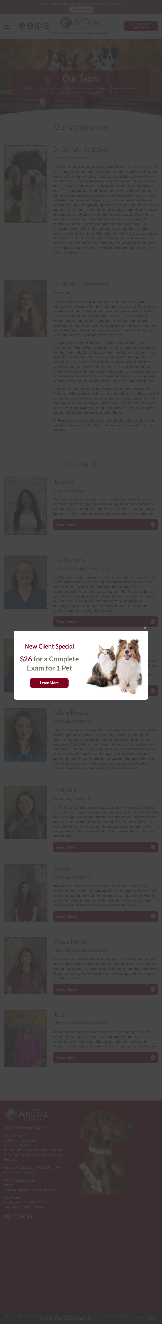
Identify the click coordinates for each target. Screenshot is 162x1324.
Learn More (49, 683)
